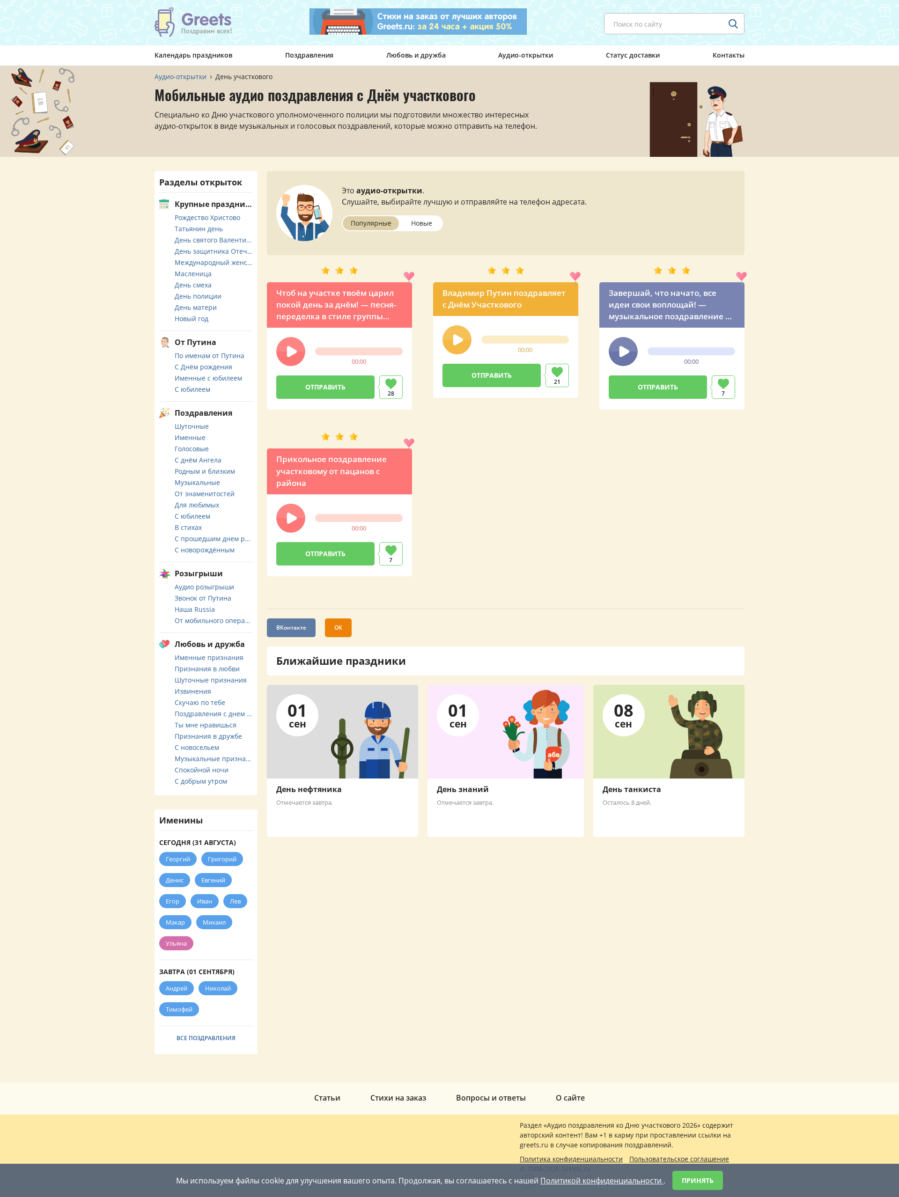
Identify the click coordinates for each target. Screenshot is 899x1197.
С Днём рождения (203, 366)
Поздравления (309, 55)
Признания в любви (207, 668)
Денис (175, 880)
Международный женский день (214, 262)
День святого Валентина (214, 239)
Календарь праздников (193, 55)
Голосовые (192, 448)
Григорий (222, 859)
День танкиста (632, 789)
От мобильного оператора (214, 620)
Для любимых (197, 504)
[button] (290, 351)
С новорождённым (205, 549)
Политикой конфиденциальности (601, 1180)
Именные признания (209, 657)
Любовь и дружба (416, 55)
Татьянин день (199, 228)
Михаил (214, 922)
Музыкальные (197, 482)
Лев (235, 901)
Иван (204, 901)
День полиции (198, 296)
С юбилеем (192, 389)
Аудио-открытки (525, 55)
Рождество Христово (207, 217)
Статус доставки (633, 55)
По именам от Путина (209, 355)
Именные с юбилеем (208, 378)
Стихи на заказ (398, 1098)
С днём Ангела (198, 459)
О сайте (570, 1098)
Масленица (193, 273)
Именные (190, 437)
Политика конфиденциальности (571, 1158)
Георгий (178, 859)
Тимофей (179, 1009)
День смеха (193, 284)
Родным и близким (205, 471)
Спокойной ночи (201, 769)
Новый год (191, 318)
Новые (421, 223)
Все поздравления (206, 1038)
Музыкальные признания (214, 758)
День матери (196, 307)
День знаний (463, 789)
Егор (172, 901)
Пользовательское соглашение (679, 1158)
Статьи (327, 1098)
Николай (218, 988)
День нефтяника (309, 789)
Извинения (193, 691)
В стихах (188, 527)
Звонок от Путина (203, 598)
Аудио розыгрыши (204, 586)
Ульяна (176, 943)
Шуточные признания (211, 680)
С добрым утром (201, 781)
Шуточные (192, 426)
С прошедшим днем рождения (214, 538)
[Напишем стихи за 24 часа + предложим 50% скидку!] (418, 21)
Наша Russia (195, 609)
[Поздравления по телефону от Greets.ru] (193, 22)
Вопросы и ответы (491, 1098)
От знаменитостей (205, 493)
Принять (698, 1180)
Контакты (728, 55)
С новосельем (197, 747)
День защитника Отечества (214, 251)
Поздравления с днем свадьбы (214, 713)
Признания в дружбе (208, 736)
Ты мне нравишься (205, 724)
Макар (175, 922)
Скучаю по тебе (200, 702)
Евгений (213, 880)
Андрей (176, 988)
